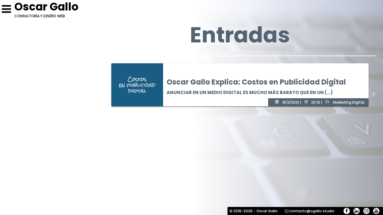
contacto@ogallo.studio (312, 211)
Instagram (366, 211)
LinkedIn (356, 211)
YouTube (376, 211)
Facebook (347, 211)
